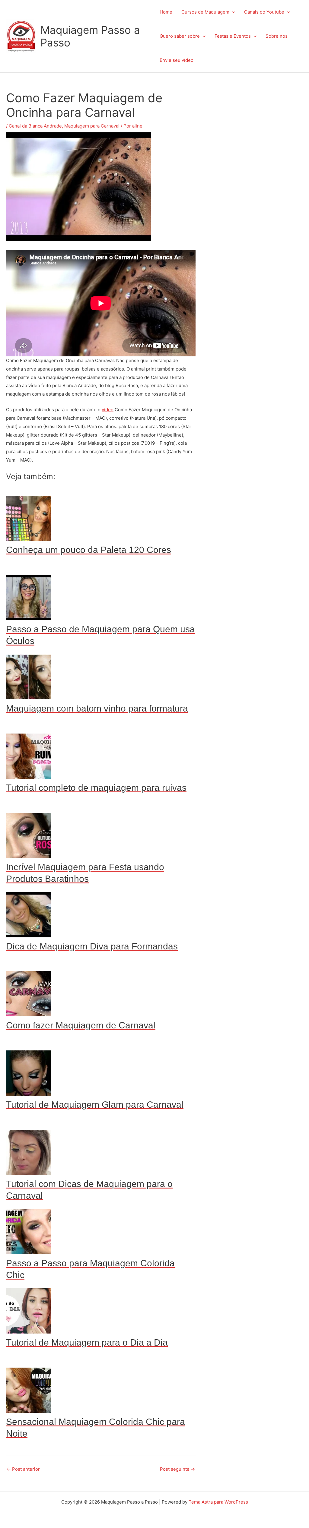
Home (166, 12)
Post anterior (23, 1469)
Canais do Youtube (264, 12)
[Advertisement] (267, 181)
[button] (232, 12)
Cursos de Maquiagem (205, 12)
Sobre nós (277, 36)
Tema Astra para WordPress (218, 1502)
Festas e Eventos (233, 36)
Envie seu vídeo (176, 60)
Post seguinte (177, 1469)
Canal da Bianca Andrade (35, 126)
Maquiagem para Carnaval (91, 126)
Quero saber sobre (180, 36)
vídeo (107, 409)
